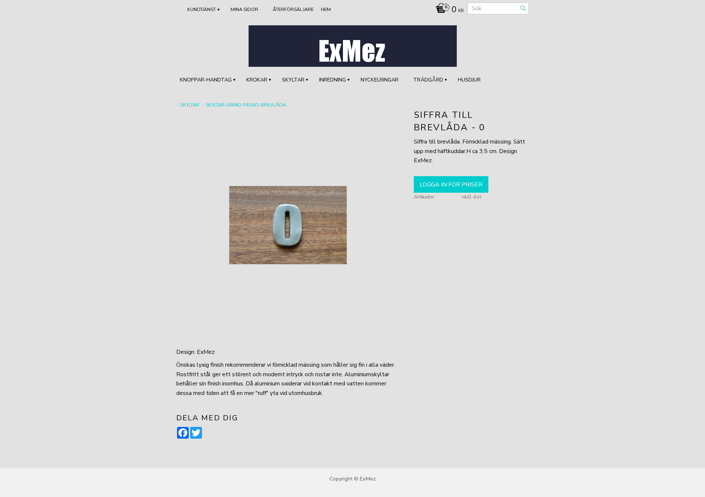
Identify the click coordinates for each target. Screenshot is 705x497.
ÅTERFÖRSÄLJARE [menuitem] (293, 9)
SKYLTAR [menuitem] (293, 79)
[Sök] (523, 8)
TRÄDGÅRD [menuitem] (428, 79)
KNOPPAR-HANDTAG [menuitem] (206, 79)
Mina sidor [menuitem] (244, 9)
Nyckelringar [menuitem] (379, 79)
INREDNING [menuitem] (332, 79)
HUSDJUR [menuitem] (469, 79)
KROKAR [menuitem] (256, 79)
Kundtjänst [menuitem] (201, 9)
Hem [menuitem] (326, 9)
